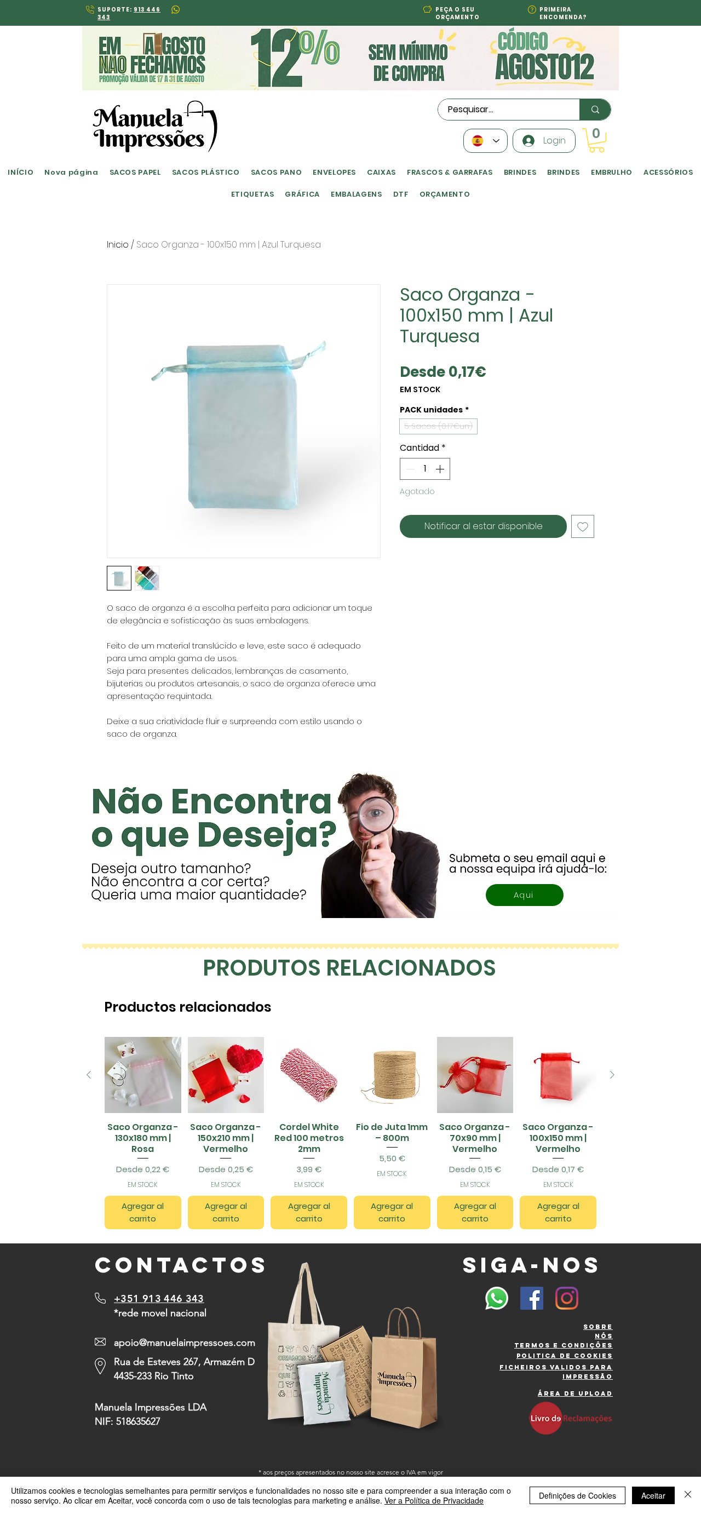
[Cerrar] (687, 1495)
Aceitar (653, 1495)
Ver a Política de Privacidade (434, 1500)
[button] (240, 646)
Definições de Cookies (577, 1495)
